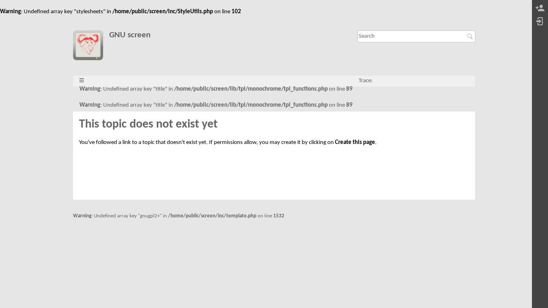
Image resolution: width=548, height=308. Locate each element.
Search (471, 36)
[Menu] (81, 81)
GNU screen (129, 35)
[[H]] (91, 46)
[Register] (540, 8)
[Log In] (540, 21)
